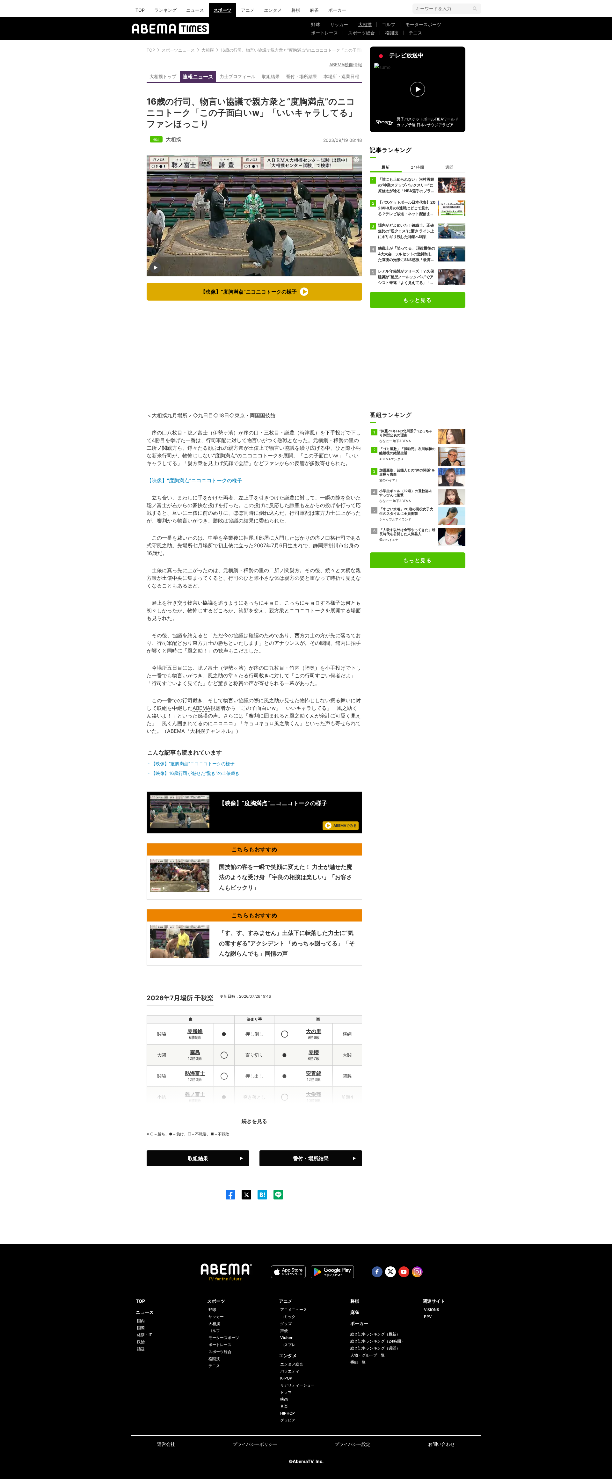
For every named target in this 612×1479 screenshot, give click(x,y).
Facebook (377, 1271)
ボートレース (324, 32)
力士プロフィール (237, 76)
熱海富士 (195, 1073)
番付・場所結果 (301, 76)
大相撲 (365, 24)
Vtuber (286, 1337)
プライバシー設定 (352, 1444)
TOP (140, 10)
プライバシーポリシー (255, 1444)
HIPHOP (287, 1413)
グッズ (286, 1323)
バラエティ (289, 1371)
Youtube (403, 1271)
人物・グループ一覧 (367, 1355)
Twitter (390, 1271)
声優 (284, 1330)
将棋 (295, 10)
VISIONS (431, 1309)
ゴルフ (388, 24)
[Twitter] (243, 1194)
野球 (315, 24)
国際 (141, 1327)
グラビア (287, 1420)
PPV (428, 1316)
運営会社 (166, 1444)
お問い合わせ (441, 1444)
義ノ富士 (195, 1094)
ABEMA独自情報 (345, 64)
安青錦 (313, 1073)
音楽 (284, 1406)
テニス (415, 32)
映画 (284, 1399)
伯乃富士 (195, 1115)
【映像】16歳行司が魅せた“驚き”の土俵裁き (195, 773)
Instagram (417, 1271)
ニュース (195, 10)
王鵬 (314, 1115)
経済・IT (144, 1334)
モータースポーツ (423, 24)
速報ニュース (198, 76)
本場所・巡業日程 (341, 76)
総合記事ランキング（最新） (375, 1334)
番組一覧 (358, 1362)
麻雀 (314, 10)
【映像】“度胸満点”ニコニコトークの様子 (194, 480)
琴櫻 (314, 1052)
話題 (141, 1348)
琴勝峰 (195, 1031)
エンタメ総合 (291, 1364)
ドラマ (286, 1392)
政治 (141, 1341)
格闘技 (391, 32)
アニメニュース (293, 1309)
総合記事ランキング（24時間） (377, 1341)
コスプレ (287, 1344)
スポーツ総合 (361, 32)
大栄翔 (313, 1094)
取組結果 (271, 76)
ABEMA (201, 708)
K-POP (286, 1378)
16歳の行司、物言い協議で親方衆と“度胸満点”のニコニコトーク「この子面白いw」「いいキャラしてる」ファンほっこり (334, 50)
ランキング (165, 10)
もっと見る (417, 300)
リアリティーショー (297, 1385)
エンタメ (273, 10)
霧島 (195, 1052)
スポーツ (222, 10)
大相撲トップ (162, 76)
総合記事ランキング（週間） (375, 1348)
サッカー (339, 24)
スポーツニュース (178, 50)
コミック (287, 1316)
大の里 (313, 1031)
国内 (141, 1320)
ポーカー (337, 10)
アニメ (247, 10)
